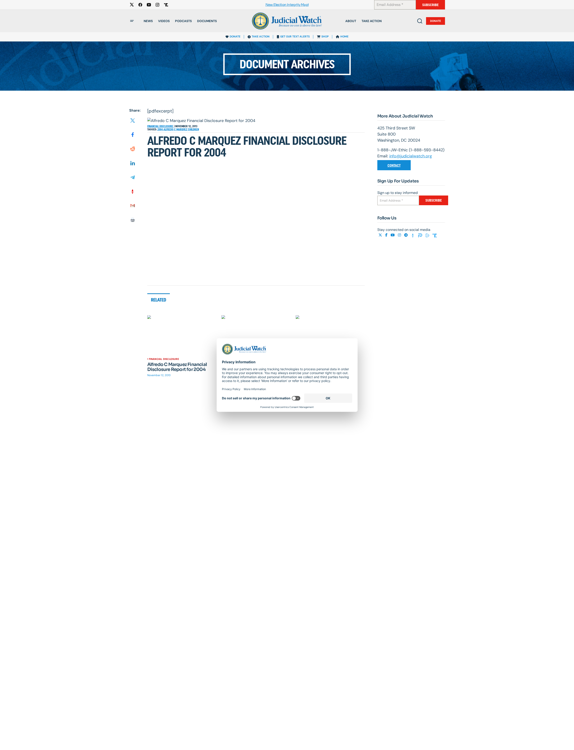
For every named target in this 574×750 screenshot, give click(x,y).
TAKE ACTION (261, 36)
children (193, 129)
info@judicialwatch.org (410, 156)
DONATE (235, 36)
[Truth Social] (434, 235)
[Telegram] (406, 235)
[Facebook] (387, 235)
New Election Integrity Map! (287, 5)
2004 (160, 129)
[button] (132, 21)
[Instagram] (400, 235)
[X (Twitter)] (380, 235)
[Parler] (420, 235)
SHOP (325, 36)
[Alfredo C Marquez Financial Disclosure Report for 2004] (181, 334)
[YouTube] (393, 235)
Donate (435, 21)
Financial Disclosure (160, 126)
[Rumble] (427, 235)
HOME (344, 36)
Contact (394, 165)
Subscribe (430, 5)
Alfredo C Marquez (176, 129)
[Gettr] (413, 235)
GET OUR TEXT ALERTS (295, 36)
